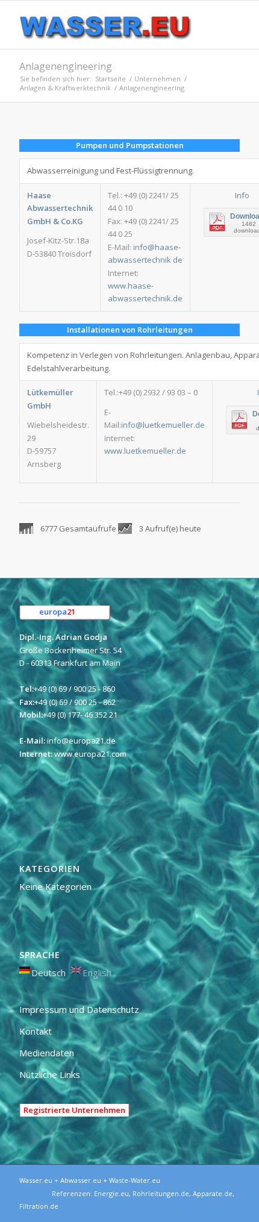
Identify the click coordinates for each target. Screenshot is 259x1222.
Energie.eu (111, 1193)
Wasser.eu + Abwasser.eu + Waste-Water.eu (89, 1180)
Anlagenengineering (65, 66)
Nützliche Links (49, 1074)
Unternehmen (157, 78)
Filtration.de (38, 1206)
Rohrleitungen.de (161, 1193)
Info (242, 195)
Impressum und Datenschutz (79, 1009)
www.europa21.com (90, 753)
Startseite (110, 78)
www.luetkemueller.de (145, 450)
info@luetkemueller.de (163, 424)
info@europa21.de (81, 740)
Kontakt (35, 1031)
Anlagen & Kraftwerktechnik (65, 87)
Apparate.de (212, 1193)
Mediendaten (46, 1053)
